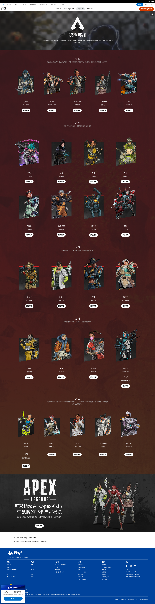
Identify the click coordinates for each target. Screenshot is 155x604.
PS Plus (32, 4)
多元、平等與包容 (59, 572)
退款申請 (80, 576)
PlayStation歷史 (11, 576)
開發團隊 (104, 574)
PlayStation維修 (82, 572)
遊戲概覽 (58, 9)
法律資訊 (117, 599)
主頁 (8, 557)
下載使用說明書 (82, 579)
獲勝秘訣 (90, 9)
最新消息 (53, 4)
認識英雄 (81, 9)
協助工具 (57, 567)
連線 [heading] (127, 562)
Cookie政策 (139, 599)
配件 (32, 574)
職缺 (8, 567)
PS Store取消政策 (106, 567)
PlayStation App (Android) (132, 574)
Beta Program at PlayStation (133, 576)
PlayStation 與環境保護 (60, 564)
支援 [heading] (79, 562)
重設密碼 (80, 574)
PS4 (32, 567)
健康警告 (104, 572)
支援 (63, 4)
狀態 (79, 569)
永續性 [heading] (57, 562)
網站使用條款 (131, 599)
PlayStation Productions (13, 572)
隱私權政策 (123, 599)
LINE (127, 569)
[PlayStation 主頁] (3, 4)
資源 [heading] (103, 562)
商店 (8, 4)
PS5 (16, 4)
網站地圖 (145, 599)
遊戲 (23, 4)
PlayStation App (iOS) (131, 571)
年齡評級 (104, 569)
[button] (25, 110)
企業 (8, 574)
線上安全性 (57, 569)
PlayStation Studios (12, 569)
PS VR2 (33, 569)
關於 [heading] (8, 562)
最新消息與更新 (69, 9)
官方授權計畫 (105, 579)
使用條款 (104, 564)
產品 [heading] (32, 562)
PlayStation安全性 (82, 567)
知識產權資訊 (105, 576)
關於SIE (9, 564)
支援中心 (80, 564)
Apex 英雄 (18, 557)
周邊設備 (42, 4)
